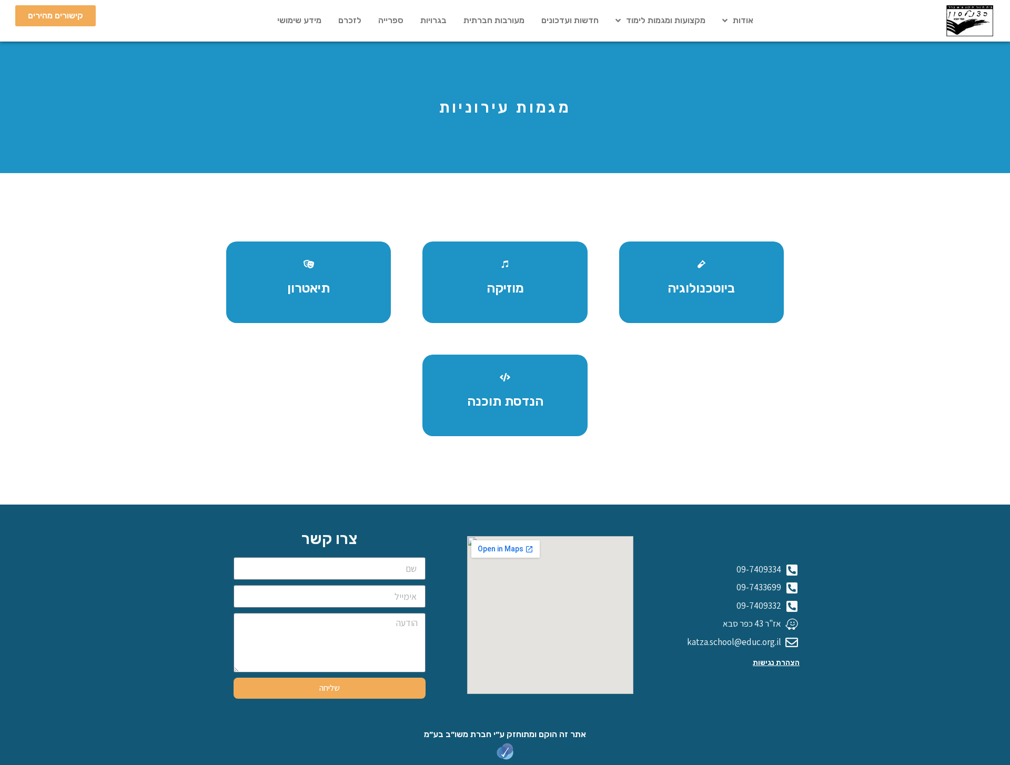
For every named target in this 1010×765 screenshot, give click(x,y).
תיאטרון (308, 288)
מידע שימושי (299, 20)
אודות (743, 20)
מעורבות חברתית (493, 20)
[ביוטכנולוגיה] (701, 264)
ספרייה (390, 20)
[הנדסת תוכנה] (505, 377)
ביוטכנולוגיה (701, 288)
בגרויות (433, 20)
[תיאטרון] (309, 264)
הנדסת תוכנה (505, 401)
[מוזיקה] (505, 264)
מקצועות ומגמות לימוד (665, 20)
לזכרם (349, 20)
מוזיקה (505, 288)
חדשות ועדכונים (570, 20)
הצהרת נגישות (776, 662)
